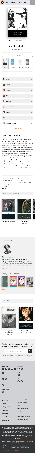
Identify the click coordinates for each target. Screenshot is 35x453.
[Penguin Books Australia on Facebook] (3, 369)
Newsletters (5, 410)
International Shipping (23, 419)
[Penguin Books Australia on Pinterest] (9, 369)
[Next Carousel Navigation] (31, 193)
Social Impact (5, 420)
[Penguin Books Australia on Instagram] (6, 369)
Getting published (6, 407)
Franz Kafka (9, 334)
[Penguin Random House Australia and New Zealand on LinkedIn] (15, 369)
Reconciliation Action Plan (24, 416)
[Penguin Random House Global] (6, 446)
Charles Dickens (17, 49)
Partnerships (5, 413)
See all (3, 289)
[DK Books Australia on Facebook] (19, 381)
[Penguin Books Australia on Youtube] (12, 369)
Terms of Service (16, 442)
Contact (4, 403)
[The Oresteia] (24, 209)
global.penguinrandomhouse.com (11, 450)
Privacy (19, 411)
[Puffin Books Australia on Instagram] (19, 375)
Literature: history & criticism (25, 182)
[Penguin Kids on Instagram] (22, 369)
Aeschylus (24, 223)
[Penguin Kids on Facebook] (19, 369)
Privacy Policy (28, 356)
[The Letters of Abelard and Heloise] (8, 209)
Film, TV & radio (22, 180)
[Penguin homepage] (2, 2)
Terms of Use (20, 356)
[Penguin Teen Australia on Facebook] (3, 379)
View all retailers (18, 128)
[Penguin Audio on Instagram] (3, 392)
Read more (4, 268)
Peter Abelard (8, 225)
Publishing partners (22, 402)
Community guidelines (23, 400)
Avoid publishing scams (23, 408)
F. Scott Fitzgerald (26, 332)
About (3, 397)
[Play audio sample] (9, 40)
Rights (19, 405)
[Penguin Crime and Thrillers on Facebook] (3, 385)
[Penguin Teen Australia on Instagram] (6, 379)
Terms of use (21, 414)
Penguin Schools (6, 416)
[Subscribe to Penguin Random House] (30, 351)
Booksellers (5, 400)
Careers (19, 397)
